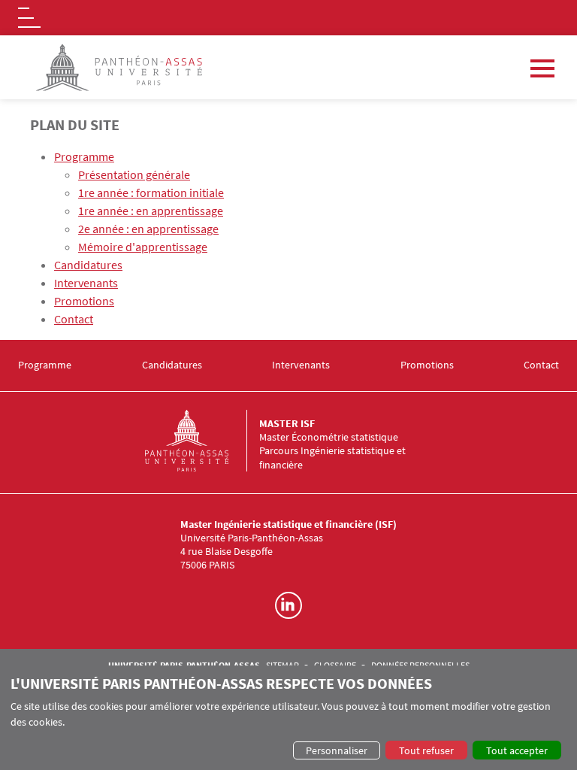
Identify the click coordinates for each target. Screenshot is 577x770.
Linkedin (288, 605)
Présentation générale (134, 174)
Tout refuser (426, 750)
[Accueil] (202, 440)
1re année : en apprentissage (150, 210)
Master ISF (287, 423)
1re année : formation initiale (151, 192)
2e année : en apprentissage (148, 228)
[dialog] (288, 717)
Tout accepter (517, 750)
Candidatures (88, 264)
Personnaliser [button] (336, 750)
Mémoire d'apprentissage (142, 246)
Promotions (84, 300)
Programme (84, 156)
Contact (73, 318)
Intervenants (86, 282)
